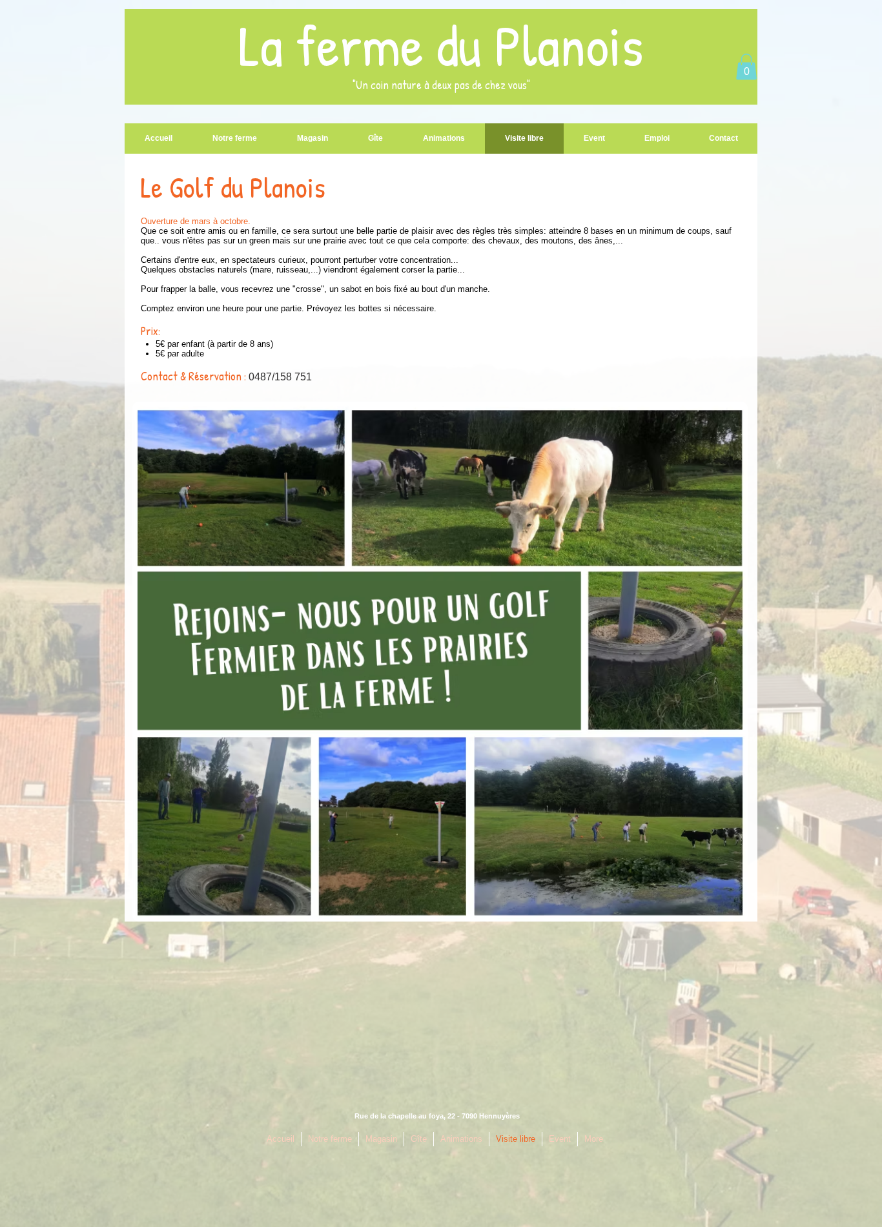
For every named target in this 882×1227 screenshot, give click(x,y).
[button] (746, 67)
